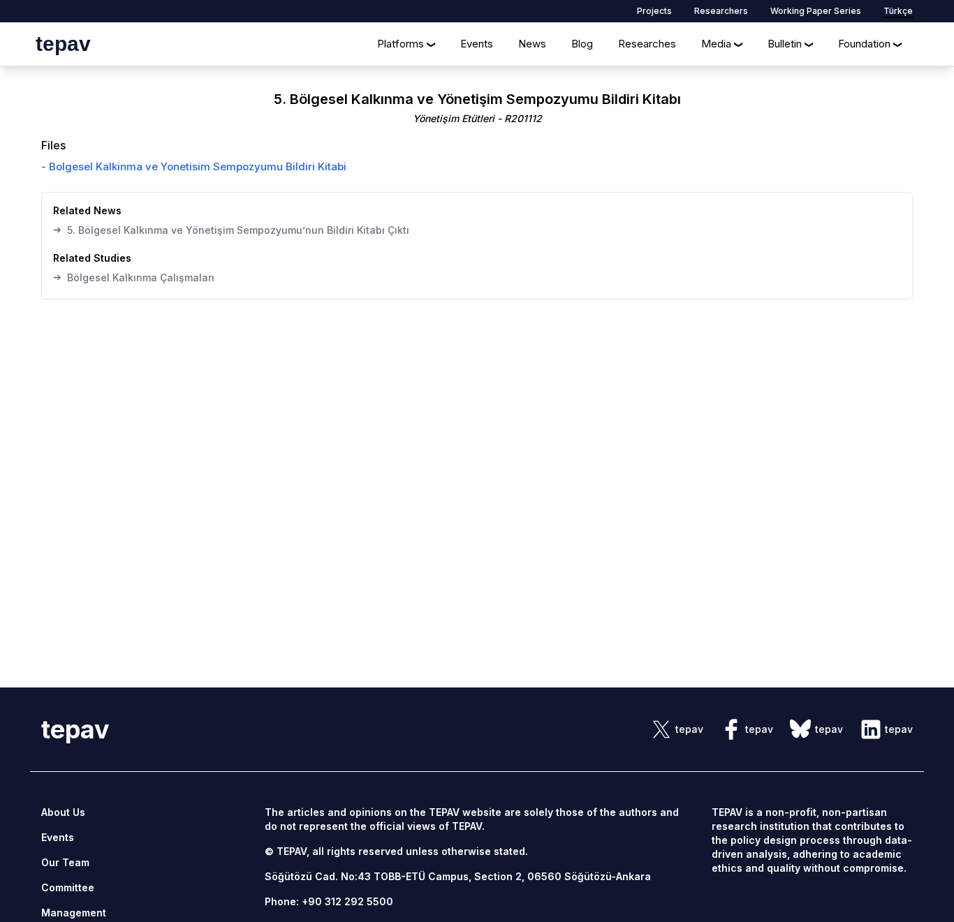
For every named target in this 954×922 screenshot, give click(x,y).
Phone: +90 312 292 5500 (329, 901)
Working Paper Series (815, 11)
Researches (647, 43)
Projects (654, 11)
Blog (582, 43)
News (532, 43)
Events (476, 43)
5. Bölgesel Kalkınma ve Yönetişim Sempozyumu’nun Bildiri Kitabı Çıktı (231, 229)
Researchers (721, 11)
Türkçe (898, 11)
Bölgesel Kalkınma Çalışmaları (133, 277)
